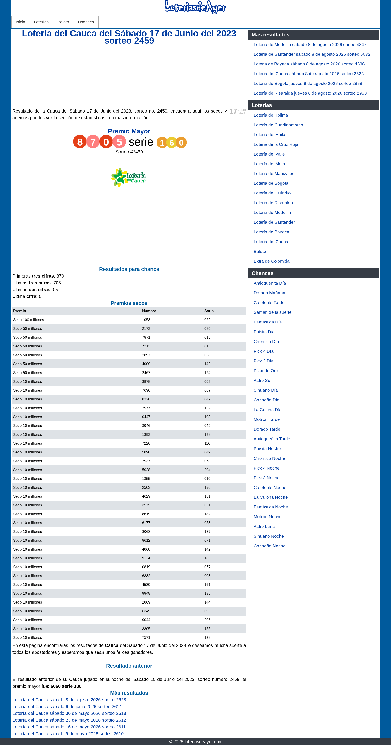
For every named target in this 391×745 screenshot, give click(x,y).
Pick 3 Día (264, 361)
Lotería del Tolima (271, 115)
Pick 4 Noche (267, 468)
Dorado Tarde (267, 429)
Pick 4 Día (264, 351)
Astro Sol (262, 380)
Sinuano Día (266, 390)
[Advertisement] (129, 76)
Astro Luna (264, 526)
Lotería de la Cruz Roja (276, 144)
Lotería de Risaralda (273, 202)
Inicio (20, 22)
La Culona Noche (271, 497)
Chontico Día (266, 341)
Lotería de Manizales (274, 173)
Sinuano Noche (269, 536)
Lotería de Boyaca (271, 232)
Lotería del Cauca (271, 241)
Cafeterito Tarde (269, 302)
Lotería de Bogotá (271, 183)
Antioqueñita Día (270, 283)
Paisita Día (264, 331)
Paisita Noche (267, 448)
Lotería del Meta (269, 163)
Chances (86, 22)
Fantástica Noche (271, 507)
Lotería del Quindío (272, 193)
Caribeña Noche (270, 546)
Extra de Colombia (272, 261)
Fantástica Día (268, 322)
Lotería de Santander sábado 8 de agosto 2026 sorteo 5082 (312, 54)
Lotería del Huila (269, 134)
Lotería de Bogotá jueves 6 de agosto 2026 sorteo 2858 (308, 83)
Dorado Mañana (269, 292)
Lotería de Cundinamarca (278, 124)
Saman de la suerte (273, 312)
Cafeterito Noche (270, 487)
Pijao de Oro (266, 370)
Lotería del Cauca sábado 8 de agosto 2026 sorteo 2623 (309, 73)
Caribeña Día (266, 400)
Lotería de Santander (274, 222)
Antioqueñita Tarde (272, 438)
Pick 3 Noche (267, 477)
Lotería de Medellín (272, 212)
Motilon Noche (268, 516)
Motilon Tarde (267, 419)
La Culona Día (268, 409)
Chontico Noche (269, 458)
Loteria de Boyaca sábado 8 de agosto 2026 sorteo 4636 (309, 64)
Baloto (63, 22)
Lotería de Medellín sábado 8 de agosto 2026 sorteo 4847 (310, 44)
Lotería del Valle (269, 154)
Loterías (41, 22)
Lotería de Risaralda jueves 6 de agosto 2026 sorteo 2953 (310, 93)
